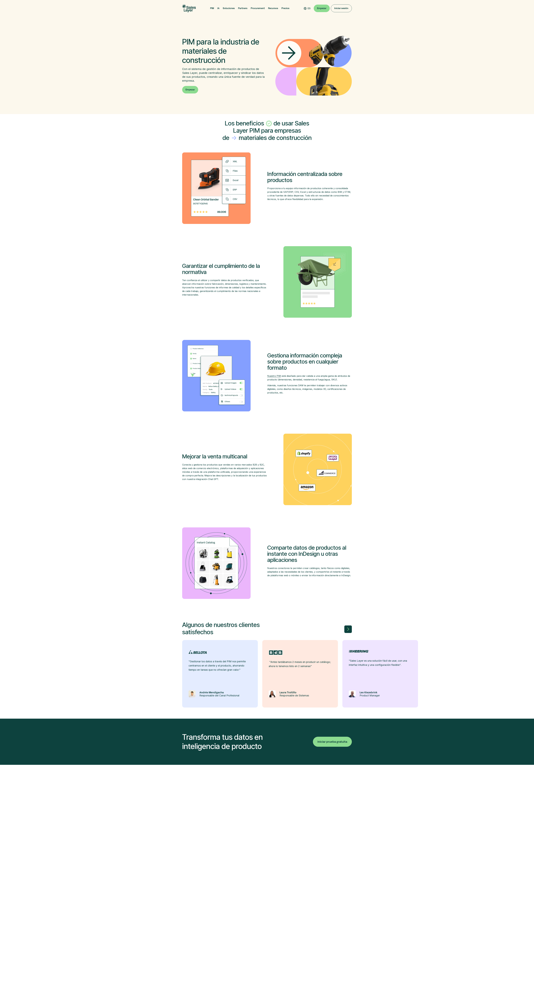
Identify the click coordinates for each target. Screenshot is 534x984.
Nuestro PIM (274, 376)
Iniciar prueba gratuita (332, 742)
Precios (285, 8)
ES (309, 8)
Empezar (321, 8)
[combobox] (309, 8)
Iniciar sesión (341, 8)
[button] (212, 8)
